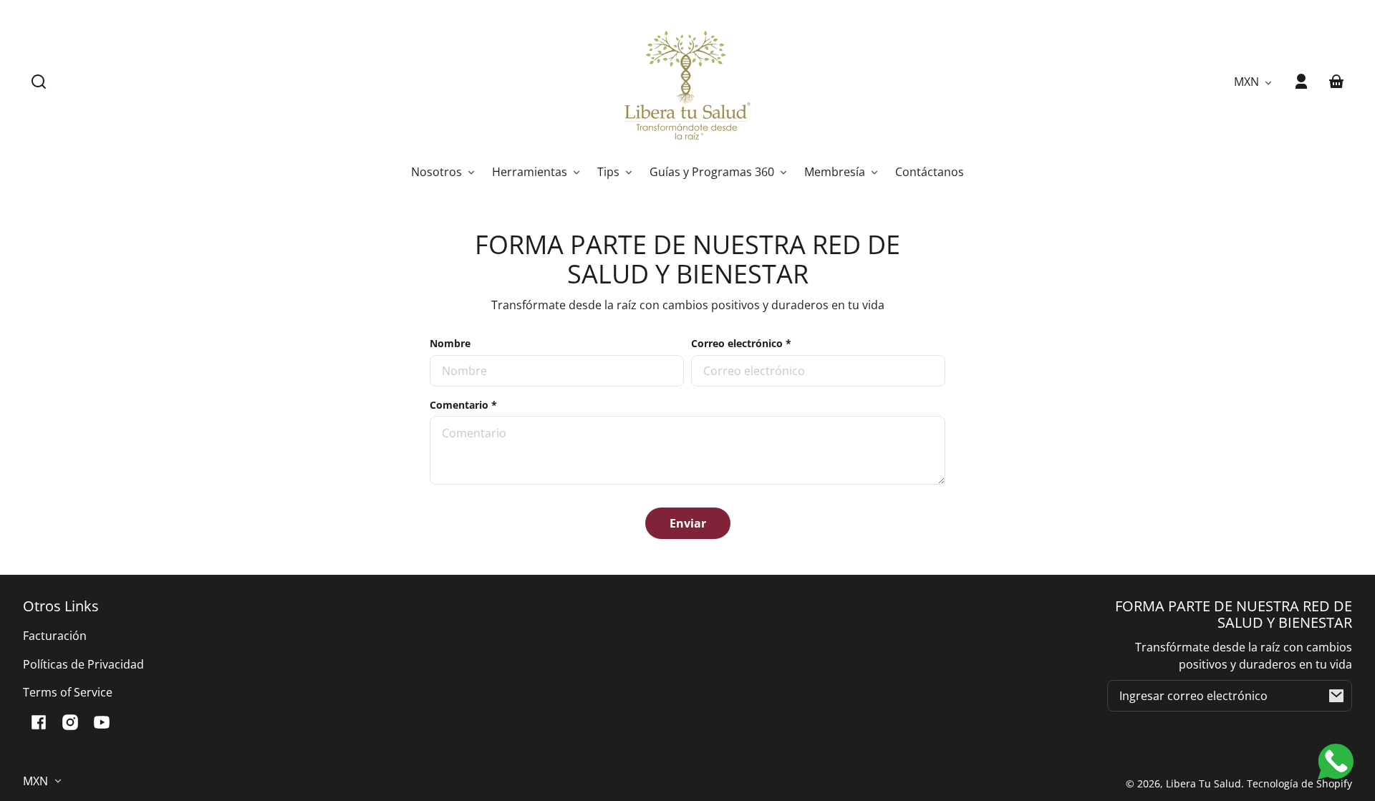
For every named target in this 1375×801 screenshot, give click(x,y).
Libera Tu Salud (1203, 783)
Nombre (450, 343)
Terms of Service (67, 692)
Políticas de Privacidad (83, 664)
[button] (38, 81)
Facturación (55, 636)
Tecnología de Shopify (1299, 783)
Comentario (463, 405)
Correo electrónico (741, 343)
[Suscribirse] (1336, 696)
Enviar (688, 523)
